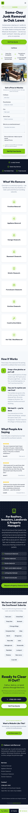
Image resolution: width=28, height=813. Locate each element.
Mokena (8, 655)
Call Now (14, 48)
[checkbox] (3, 145)
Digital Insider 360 (17, 803)
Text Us (15, 811)
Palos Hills (10, 640)
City (4, 109)
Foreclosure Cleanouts (7, 774)
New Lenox (19, 655)
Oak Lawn (8, 616)
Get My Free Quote (14, 151)
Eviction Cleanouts (6, 776)
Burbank (19, 621)
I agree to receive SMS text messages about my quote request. (14, 145)
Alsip (20, 631)
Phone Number (7, 102)
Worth (8, 636)
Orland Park (19, 616)
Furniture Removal (6, 766)
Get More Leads (13, 733)
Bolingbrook (8, 645)
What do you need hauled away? (11, 124)
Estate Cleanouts (6, 771)
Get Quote (24, 811)
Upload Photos (8, 140)
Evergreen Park (10, 631)
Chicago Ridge (14, 626)
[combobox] (14, 119)
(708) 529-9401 (15, 699)
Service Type (6, 116)
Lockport (19, 650)
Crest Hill (14, 660)
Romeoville (20, 645)
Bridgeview (18, 636)
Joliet (19, 640)
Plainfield (9, 650)
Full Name (5, 95)
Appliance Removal (6, 768)
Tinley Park (9, 621)
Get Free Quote (13, 42)
